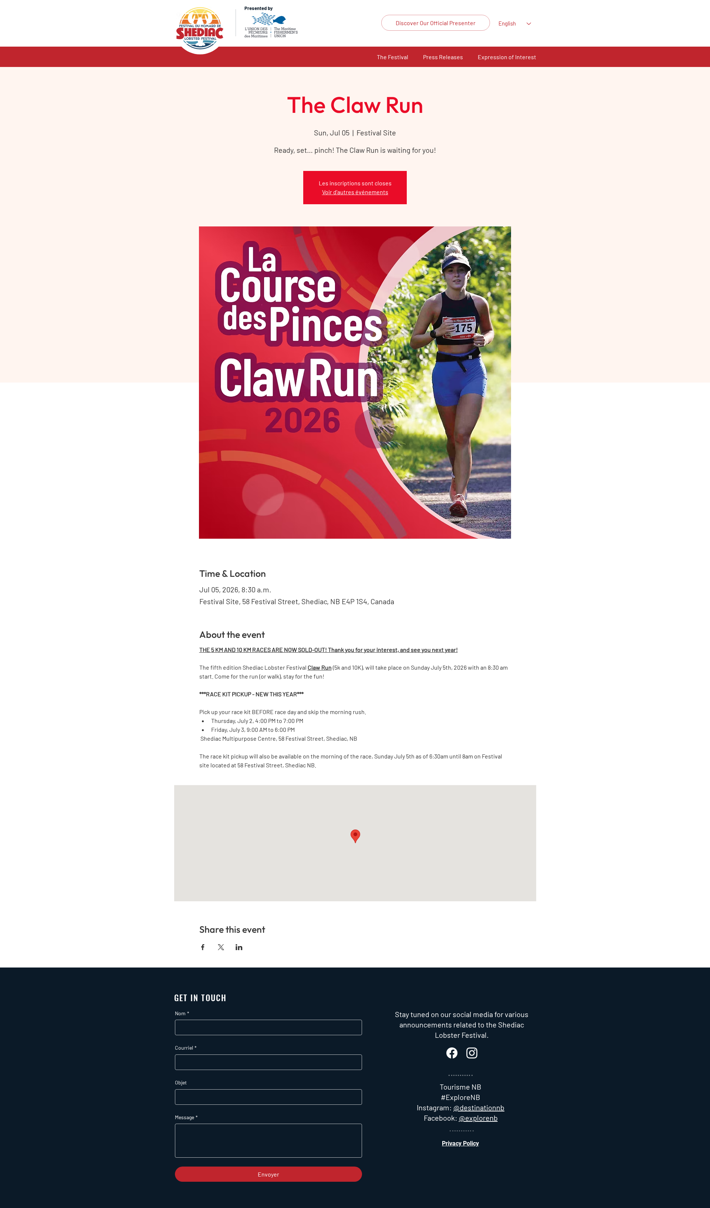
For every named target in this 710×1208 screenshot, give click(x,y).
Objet (181, 1082)
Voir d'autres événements (355, 191)
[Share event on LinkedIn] (239, 947)
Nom (182, 1013)
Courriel (186, 1047)
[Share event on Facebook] (202, 947)
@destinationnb (478, 1107)
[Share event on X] (220, 947)
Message (186, 1117)
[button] (392, 56)
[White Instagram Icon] (471, 1053)
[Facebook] (451, 1053)
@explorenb (478, 1117)
